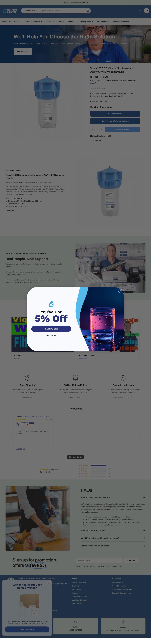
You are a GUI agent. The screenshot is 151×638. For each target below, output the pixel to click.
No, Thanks (51, 335)
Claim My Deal (51, 329)
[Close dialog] (120, 290)
